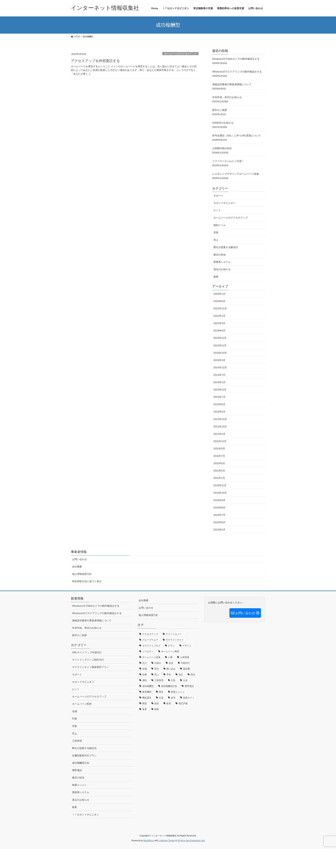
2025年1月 (219, 293)
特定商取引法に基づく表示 (87, 581)
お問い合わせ (79, 559)
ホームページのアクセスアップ (180, 53)
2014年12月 (220, 367)
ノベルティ (148, 651)
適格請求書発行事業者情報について (231, 84)
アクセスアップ (150, 634)
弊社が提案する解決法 (226, 247)
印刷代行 (185, 663)
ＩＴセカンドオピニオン (85, 814)
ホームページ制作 (82, 703)
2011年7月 (219, 456)
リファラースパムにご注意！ (228, 161)
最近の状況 (220, 254)
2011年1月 (219, 478)
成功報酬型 (148, 686)
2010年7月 (219, 515)
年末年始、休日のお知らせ (227, 97)
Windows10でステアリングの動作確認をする (237, 71)
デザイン (186, 645)
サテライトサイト (175, 640)
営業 (216, 232)
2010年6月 (219, 522)
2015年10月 (220, 352)
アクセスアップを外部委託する (95, 61)
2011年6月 (219, 463)
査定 (161, 692)
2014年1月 (219, 382)
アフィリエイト (174, 634)
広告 (173, 680)
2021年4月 (219, 323)
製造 (144, 703)
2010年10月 (220, 492)
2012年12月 (220, 419)
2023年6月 (219, 301)
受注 (156, 668)
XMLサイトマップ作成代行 (87, 652)
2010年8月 (219, 507)
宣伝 (180, 674)
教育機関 (146, 692)
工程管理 (77, 740)
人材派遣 (184, 657)
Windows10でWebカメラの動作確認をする (236, 58)
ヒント (217, 210)
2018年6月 (219, 330)
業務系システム (222, 262)
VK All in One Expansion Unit (191, 840)
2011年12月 (220, 441)
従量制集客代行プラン (84, 755)
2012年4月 (219, 433)
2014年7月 (219, 374)
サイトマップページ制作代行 (88, 659)
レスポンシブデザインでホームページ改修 (235, 173)
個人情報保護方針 (82, 574)
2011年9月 (219, 448)
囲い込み (171, 668)
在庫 (144, 674)
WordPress (148, 840)
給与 (173, 697)
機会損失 (146, 697)
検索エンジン (79, 785)
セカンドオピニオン (225, 203)
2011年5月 (219, 470)
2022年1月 (219, 315)
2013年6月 (219, 404)
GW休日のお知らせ (223, 122)
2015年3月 (219, 360)
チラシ (171, 645)
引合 (185, 680)
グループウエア (150, 640)
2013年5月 (219, 411)
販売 (168, 703)
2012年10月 (220, 426)
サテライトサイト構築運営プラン (90, 667)
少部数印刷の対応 (222, 148)
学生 (168, 674)
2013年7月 (219, 397)
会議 (74, 711)
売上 (216, 239)
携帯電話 (77, 770)
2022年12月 (220, 308)
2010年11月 (220, 485)
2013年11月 (220, 389)
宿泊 (193, 674)
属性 (144, 680)
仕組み (157, 663)
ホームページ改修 (151, 657)
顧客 (156, 709)
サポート (218, 195)
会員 (171, 663)
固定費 (186, 668)
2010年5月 (219, 529)
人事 (170, 657)
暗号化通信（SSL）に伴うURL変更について (236, 135)
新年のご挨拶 (219, 110)
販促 (156, 703)
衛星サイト (188, 697)
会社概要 (77, 566)
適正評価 (183, 703)
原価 (144, 668)
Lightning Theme (167, 840)
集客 (216, 276)
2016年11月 (220, 338)
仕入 (144, 663)
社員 (161, 697)
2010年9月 (219, 500)
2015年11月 (220, 345)
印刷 (74, 718)
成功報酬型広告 (80, 762)
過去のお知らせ (222, 269)
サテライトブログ (151, 645)
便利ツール (220, 225)
